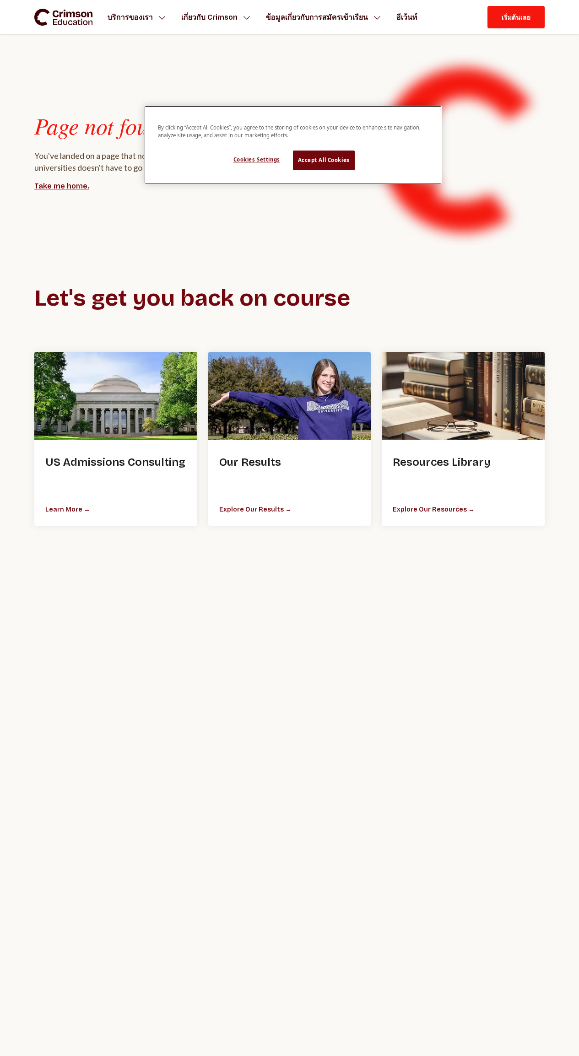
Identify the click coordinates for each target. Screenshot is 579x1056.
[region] (293, 145)
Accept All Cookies (324, 159)
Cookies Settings (256, 159)
